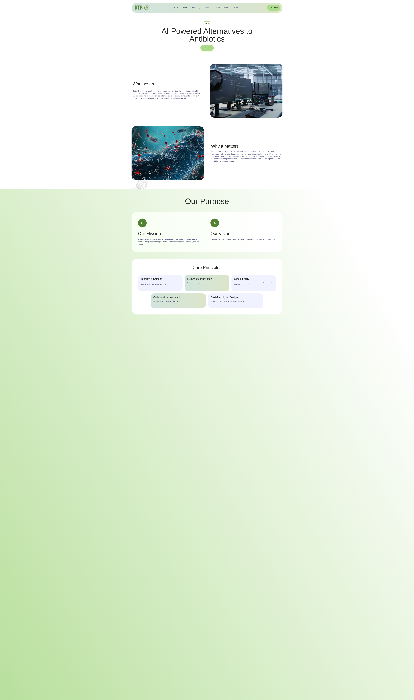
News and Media (222, 8)
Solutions (208, 8)
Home (176, 8)
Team (235, 8)
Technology (195, 8)
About (185, 8)
